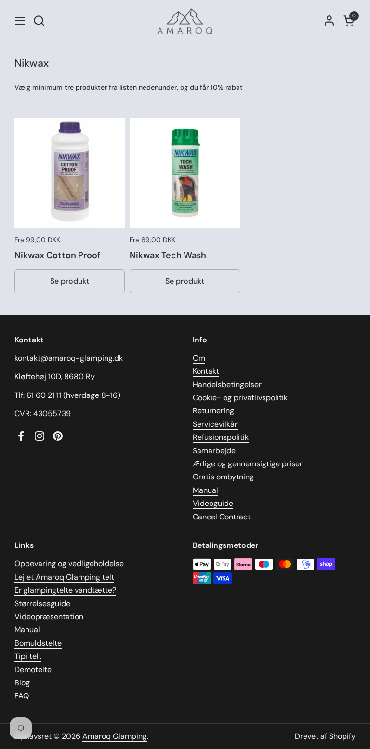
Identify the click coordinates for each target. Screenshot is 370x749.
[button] (39, 20)
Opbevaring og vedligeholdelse (69, 563)
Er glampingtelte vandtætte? (65, 590)
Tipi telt (27, 656)
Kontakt (206, 371)
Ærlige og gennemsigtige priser (248, 464)
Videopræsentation (48, 617)
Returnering (213, 411)
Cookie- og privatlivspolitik (240, 398)
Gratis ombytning (223, 477)
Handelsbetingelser (227, 385)
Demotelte (33, 670)
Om (199, 358)
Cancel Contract (222, 517)
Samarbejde (214, 451)
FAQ (21, 696)
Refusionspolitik (221, 437)
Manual (205, 490)
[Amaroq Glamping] (185, 20)
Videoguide (213, 503)
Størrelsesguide (42, 604)
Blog (22, 683)
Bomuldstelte (38, 643)
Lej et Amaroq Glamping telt (64, 577)
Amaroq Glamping (114, 736)
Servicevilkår (215, 424)
